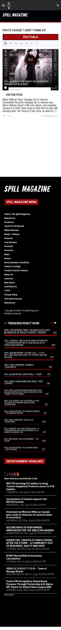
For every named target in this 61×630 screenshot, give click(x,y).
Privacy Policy (10, 295)
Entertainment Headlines (16, 262)
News (6, 254)
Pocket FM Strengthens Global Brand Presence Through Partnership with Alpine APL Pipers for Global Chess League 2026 (29, 584)
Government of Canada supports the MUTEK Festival (26, 500)
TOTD (7, 290)
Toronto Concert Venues (16, 270)
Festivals (8, 246)
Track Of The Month (14, 226)
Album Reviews (11, 230)
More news (9, 595)
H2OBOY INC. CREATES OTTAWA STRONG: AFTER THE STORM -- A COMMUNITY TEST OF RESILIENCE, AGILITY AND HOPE (29, 543)
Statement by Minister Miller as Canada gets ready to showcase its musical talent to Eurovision (29, 515)
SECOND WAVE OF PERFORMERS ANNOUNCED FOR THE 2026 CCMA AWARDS (30, 529)
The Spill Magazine (30, 310)
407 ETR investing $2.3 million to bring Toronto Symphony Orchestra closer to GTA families (30, 486)
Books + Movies (11, 234)
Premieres (9, 222)
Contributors (10, 286)
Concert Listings (12, 266)
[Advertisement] (30, 150)
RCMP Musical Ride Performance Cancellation (24, 557)
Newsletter (9, 218)
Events (7, 258)
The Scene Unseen (13, 299)
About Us (8, 274)
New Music (9, 283)
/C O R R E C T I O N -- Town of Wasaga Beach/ (26, 570)
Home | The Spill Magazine (17, 214)
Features (8, 238)
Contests (8, 278)
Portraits (8, 250)
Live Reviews (10, 242)
